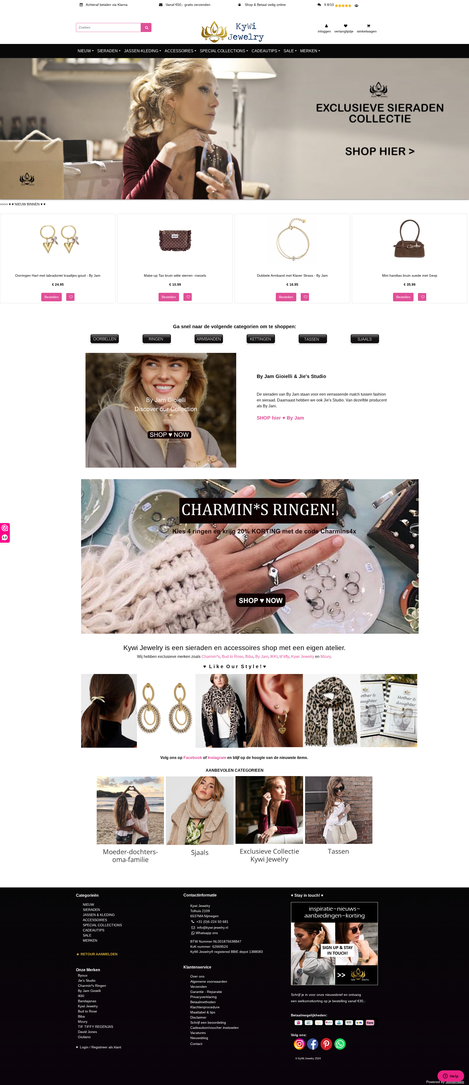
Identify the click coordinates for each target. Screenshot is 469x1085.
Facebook (192, 758)
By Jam (261, 656)
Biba (249, 656)
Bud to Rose (232, 656)
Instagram (217, 758)
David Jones (87, 1032)
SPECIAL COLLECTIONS (222, 51)
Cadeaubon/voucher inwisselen (214, 1028)
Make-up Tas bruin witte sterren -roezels (175, 275)
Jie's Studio (87, 980)
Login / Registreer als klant (100, 1047)
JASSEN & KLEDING (99, 915)
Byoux (82, 975)
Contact (196, 1044)
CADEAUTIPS (264, 51)
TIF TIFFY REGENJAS (95, 1027)
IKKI (273, 656)
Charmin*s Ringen (92, 986)
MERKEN (308, 51)
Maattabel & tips (202, 1012)
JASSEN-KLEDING (141, 51)
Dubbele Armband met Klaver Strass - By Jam (292, 275)
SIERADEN (107, 51)
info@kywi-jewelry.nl (212, 927)
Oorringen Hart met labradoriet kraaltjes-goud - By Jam (57, 275)
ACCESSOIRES (179, 51)
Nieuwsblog (199, 1038)
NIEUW (84, 51)
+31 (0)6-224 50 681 (212, 922)
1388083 (256, 952)
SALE (289, 51)
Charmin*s (211, 656)
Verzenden (198, 987)
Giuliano (84, 1037)
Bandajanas (87, 1001)
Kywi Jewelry (302, 656)
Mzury (325, 656)
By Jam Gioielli (89, 991)
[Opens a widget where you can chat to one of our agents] (450, 1076)
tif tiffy (284, 656)
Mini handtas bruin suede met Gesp (409, 275)
